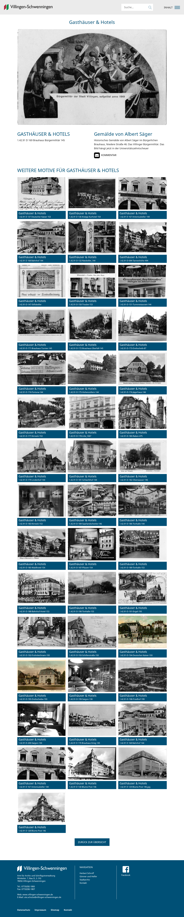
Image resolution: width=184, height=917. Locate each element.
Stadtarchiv (85, 879)
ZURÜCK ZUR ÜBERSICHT (92, 842)
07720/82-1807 (28, 889)
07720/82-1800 (28, 886)
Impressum (40, 909)
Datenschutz (23, 909)
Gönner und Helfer (88, 876)
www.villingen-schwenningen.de (37, 894)
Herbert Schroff (87, 873)
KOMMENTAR (108, 155)
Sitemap (55, 909)
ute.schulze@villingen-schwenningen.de (42, 897)
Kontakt (83, 883)
